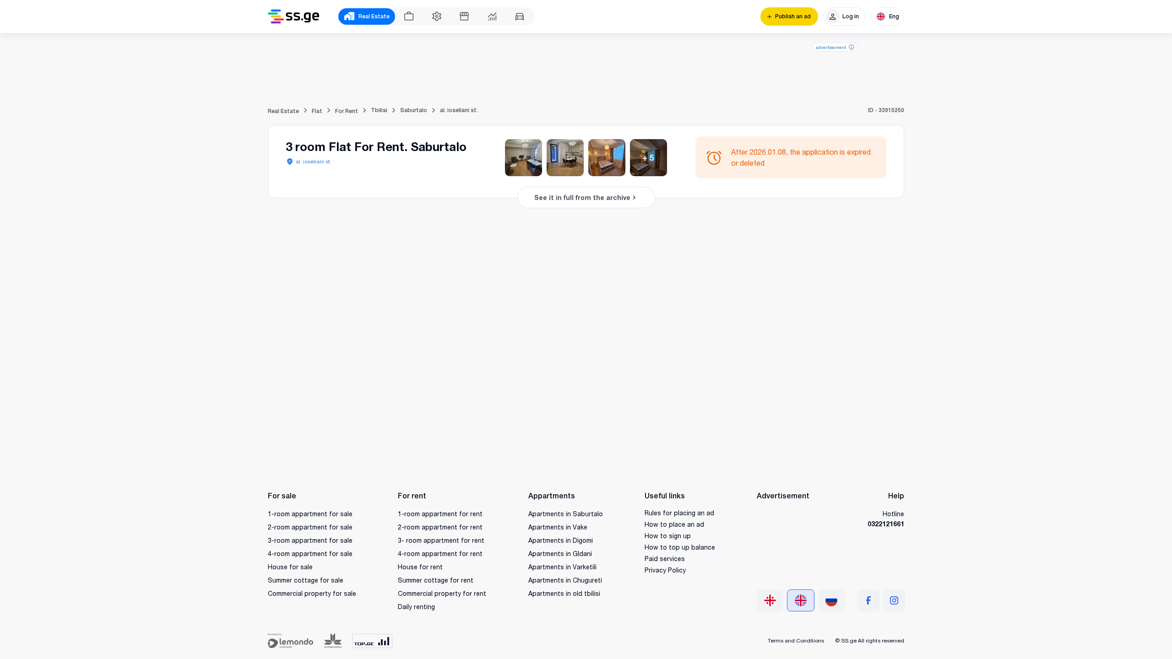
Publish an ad (793, 16)
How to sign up (668, 536)
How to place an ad (674, 524)
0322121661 (886, 524)
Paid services (665, 558)
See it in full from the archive (582, 197)
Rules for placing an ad (679, 513)
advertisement (831, 47)
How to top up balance (680, 547)
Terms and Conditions (796, 640)
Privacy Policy (665, 570)
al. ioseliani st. (313, 161)
